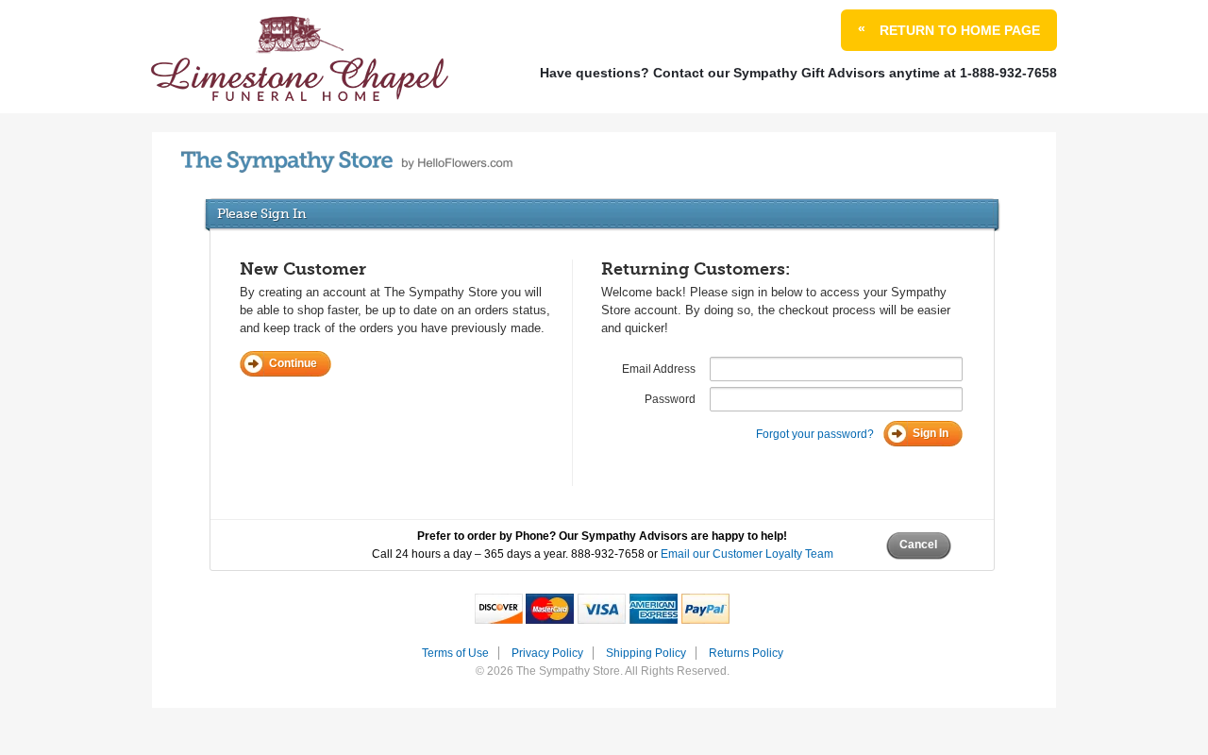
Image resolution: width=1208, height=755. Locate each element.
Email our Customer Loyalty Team (747, 554)
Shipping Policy (646, 653)
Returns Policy (746, 653)
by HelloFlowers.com (346, 162)
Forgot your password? (815, 434)
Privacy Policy (547, 653)
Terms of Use (455, 653)
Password (670, 399)
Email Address (659, 369)
